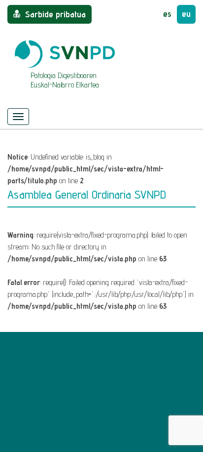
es (167, 13)
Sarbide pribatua (55, 14)
